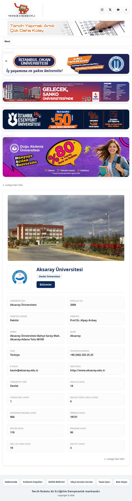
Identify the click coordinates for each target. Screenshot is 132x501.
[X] (110, 9)
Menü (7, 41)
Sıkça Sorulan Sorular (82, 481)
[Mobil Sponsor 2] (66, 157)
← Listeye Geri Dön (13, 185)
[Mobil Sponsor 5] (66, 119)
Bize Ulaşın (121, 481)
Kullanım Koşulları (32, 481)
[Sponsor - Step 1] (66, 28)
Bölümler (46, 284)
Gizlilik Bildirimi (56, 481)
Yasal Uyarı (104, 481)
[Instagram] (102, 9)
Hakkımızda (11, 481)
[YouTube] (118, 9)
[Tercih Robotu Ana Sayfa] (23, 10)
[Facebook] (126, 9)
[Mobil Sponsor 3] (66, 92)
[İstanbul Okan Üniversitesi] (66, 64)
